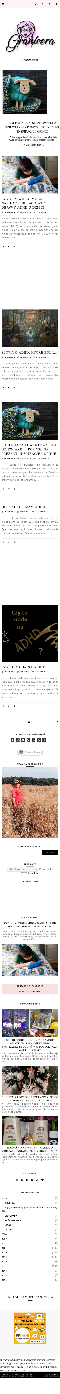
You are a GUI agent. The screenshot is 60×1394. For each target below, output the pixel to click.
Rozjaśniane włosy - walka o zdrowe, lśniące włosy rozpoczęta (30, 1149)
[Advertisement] (30, 272)
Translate (33, 873)
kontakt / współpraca (30, 986)
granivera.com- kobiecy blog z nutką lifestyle (19, 1375)
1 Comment (42, 357)
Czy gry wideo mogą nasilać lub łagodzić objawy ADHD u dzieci (23, 203)
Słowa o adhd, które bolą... (29, 352)
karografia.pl (52, 1376)
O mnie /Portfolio (30, 991)
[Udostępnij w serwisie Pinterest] (14, 247)
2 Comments (41, 672)
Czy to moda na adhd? (24, 667)
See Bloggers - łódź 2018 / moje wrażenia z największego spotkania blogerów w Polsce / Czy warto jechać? (30, 1045)
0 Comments (42, 212)
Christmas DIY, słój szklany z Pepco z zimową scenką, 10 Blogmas (30, 1098)
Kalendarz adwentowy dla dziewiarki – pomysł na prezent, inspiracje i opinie (29, 449)
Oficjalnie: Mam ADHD (23, 507)
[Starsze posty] (57, 721)
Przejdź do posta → (30, 145)
